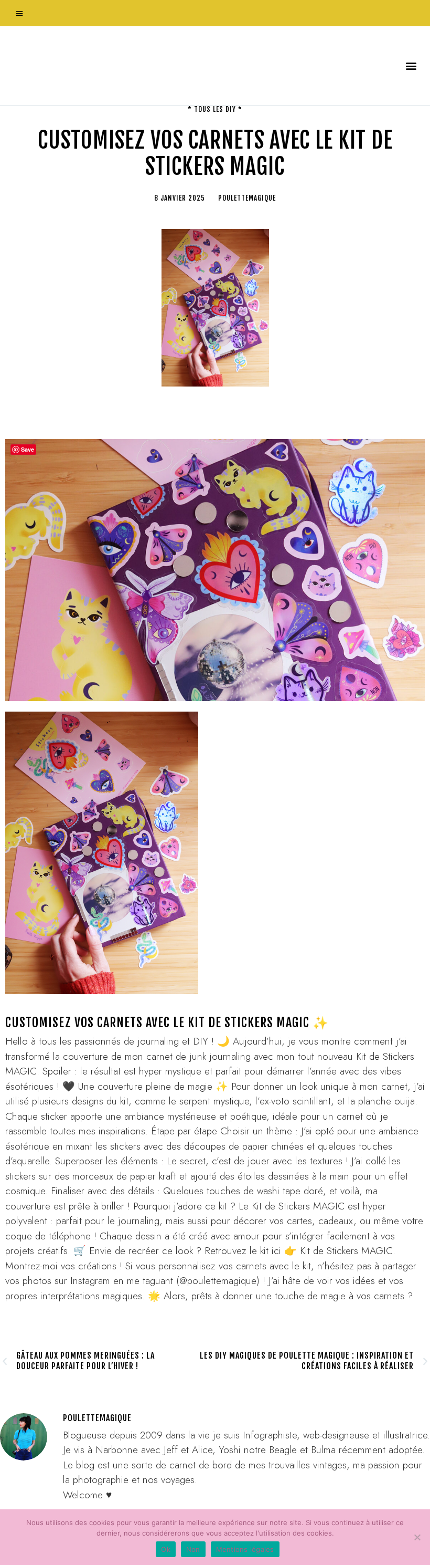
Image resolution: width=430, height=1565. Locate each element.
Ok (165, 1549)
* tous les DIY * (215, 109)
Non (193, 1549)
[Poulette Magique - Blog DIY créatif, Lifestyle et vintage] (116, 65)
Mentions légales (245, 1549)
